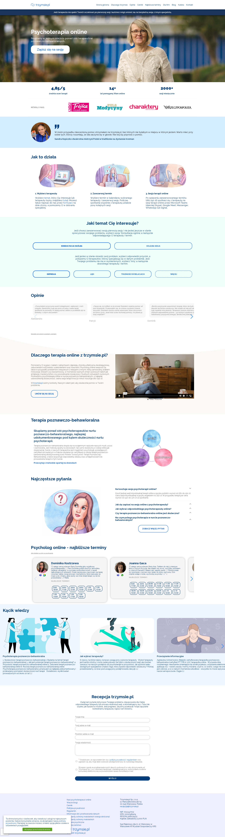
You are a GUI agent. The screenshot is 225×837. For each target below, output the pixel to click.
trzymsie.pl (38, 383)
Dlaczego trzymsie (119, 5)
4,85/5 (58, 88)
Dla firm (166, 5)
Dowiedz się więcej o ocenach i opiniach (43, 334)
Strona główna (102, 5)
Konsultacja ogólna (71, 246)
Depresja (51, 274)
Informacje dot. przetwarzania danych (83, 814)
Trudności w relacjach (133, 274)
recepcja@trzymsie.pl (129, 806)
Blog (174, 5)
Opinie (132, 5)
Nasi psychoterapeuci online (79, 800)
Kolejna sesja (153, 246)
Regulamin (71, 811)
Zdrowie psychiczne (75, 822)
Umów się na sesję (44, 394)
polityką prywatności (118, 760)
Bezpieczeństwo (74, 825)
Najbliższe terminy (153, 5)
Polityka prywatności (76, 808)
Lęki (92, 274)
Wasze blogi (72, 802)
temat (47, 198)
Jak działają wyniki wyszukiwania (42, 553)
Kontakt (189, 5)
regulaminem (132, 760)
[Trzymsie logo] (40, 5)
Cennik (140, 5)
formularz (68, 203)
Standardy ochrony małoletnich (80, 819)
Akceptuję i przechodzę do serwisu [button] (37, 829)
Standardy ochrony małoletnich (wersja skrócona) (88, 817)
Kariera (181, 5)
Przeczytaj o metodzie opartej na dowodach (55, 463)
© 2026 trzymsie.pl (76, 833)
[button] (34, 316)
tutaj (65, 200)
